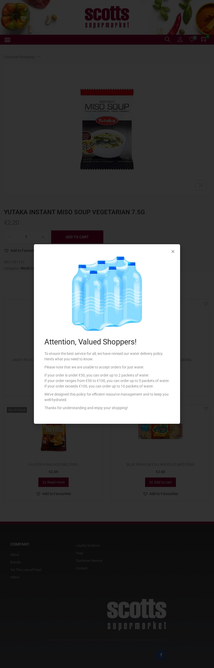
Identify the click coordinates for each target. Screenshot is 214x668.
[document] (107, 334)
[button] (173, 251)
